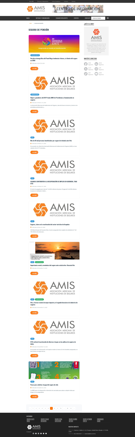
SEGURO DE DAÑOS (73, 419)
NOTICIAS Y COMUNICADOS (43, 18)
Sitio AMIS (31, 1)
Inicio (30, 23)
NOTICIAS (71, 421)
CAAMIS (98, 421)
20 (67, 408)
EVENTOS (76, 18)
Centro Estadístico (56, 1)
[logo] (33, 427)
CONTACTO (87, 18)
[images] (96, 35)
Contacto (66, 1)
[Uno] (35, 9)
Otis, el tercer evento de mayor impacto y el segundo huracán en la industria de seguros (53, 303)
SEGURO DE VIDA (58, 419)
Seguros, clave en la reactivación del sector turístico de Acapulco (49, 224)
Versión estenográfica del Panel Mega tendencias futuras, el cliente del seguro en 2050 (53, 59)
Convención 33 (35, 55)
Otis (32, 137)
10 (60, 408)
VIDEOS (28, 421)
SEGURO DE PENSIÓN (87, 419)
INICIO (28, 18)
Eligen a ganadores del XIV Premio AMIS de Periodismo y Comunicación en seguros (52, 99)
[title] (33, 433)
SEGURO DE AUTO (30, 419)
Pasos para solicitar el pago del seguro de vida (44, 385)
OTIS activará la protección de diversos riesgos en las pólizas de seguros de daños (53, 343)
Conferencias (39, 262)
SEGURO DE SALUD (45, 419)
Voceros (73, 1)
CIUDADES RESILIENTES (62, 18)
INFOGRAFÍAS (43, 421)
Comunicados (34, 94)
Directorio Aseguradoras (42, 1)
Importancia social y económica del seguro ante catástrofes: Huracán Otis (52, 265)
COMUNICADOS (100, 419)
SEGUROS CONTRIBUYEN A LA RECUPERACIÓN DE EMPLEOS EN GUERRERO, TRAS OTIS (53, 182)
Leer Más (34, 68)
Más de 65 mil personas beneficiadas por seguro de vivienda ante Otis (51, 140)
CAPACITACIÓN (58, 421)
